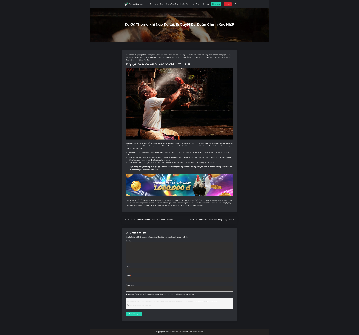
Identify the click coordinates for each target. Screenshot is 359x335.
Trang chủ (154, 4)
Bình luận (130, 241)
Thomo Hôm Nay (202, 4)
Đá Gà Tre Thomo (187, 4)
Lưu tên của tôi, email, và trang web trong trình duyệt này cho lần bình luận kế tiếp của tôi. (161, 294)
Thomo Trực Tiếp (172, 4)
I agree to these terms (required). (140, 305)
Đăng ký (228, 4)
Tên (128, 267)
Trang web (130, 285)
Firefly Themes (197, 332)
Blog (161, 4)
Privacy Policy (198, 301)
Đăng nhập (216, 4)
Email (128, 276)
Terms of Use (212, 301)
